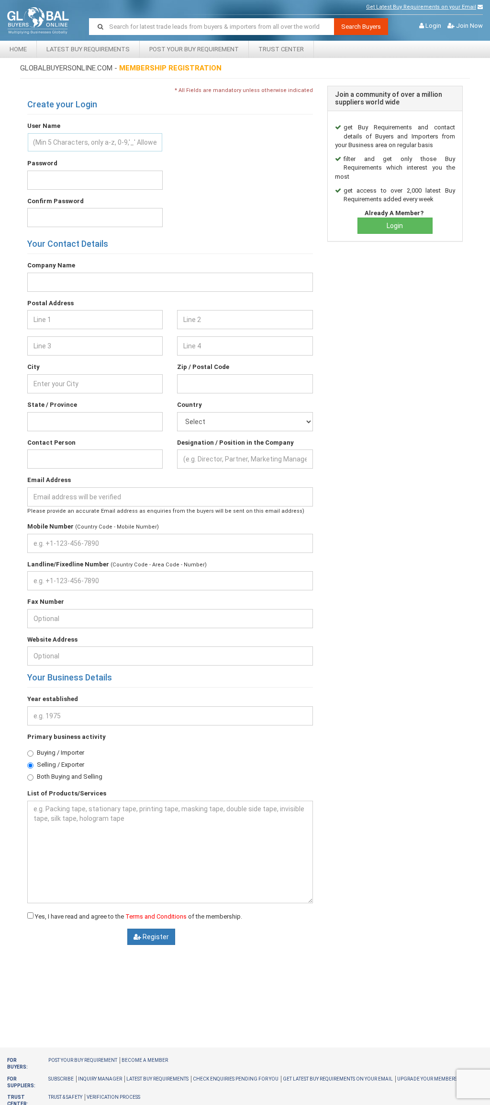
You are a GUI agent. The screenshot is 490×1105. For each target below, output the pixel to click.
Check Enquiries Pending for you (235, 1079)
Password (42, 163)
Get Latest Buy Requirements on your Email (421, 7)
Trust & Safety (65, 1097)
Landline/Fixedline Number (68, 564)
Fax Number (45, 601)
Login (433, 25)
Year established (52, 698)
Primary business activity (66, 736)
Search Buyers (361, 26)
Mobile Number (50, 526)
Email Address (49, 479)
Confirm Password (55, 201)
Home (18, 49)
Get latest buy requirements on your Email (338, 1079)
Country (189, 404)
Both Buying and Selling (69, 776)
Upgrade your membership (431, 1079)
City (33, 366)
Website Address (52, 639)
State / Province (52, 404)
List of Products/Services (66, 793)
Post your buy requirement (82, 1060)
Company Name (51, 265)
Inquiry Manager (100, 1079)
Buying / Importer (60, 752)
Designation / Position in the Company (235, 442)
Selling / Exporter (60, 764)
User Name (43, 125)
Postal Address (50, 303)
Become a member (145, 1060)
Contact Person (51, 442)
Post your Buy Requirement (194, 49)
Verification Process (113, 1097)
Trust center (281, 49)
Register (155, 937)
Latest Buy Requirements (88, 49)
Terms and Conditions (156, 916)
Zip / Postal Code (203, 366)
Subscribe (61, 1079)
